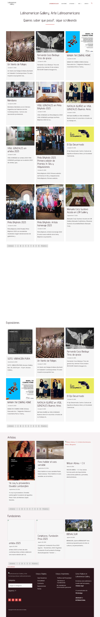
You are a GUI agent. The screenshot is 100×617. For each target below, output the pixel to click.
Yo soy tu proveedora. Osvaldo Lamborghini (19, 484)
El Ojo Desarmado (75, 144)
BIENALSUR (72, 534)
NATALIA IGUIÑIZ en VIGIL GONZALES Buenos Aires (79, 107)
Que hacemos (64, 3)
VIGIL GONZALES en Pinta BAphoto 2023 (49, 107)
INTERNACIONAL (80, 600)
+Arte (79, 3)
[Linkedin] (16, 600)
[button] (74, 3)
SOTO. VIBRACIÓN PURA (19, 358)
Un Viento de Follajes (17, 64)
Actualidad (71, 3)
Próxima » (44, 426)
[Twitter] (13, 600)
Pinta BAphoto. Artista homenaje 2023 (47, 224)
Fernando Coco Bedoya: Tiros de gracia (48, 56)
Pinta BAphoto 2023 (17, 222)
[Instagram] (9, 600)
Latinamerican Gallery (54, 3)
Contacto (86, 3)
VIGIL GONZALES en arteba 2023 (17, 150)
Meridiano (12, 100)
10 (38, 246)
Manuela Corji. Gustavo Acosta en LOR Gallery (77, 211)
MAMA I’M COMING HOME (79, 55)
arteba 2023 (15, 543)
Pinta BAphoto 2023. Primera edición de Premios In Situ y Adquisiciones (46, 162)
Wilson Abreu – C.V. (76, 463)
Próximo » (44, 246)
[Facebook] (20, 600)
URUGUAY (79, 598)
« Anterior (11, 246)
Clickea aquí (80, 586)
